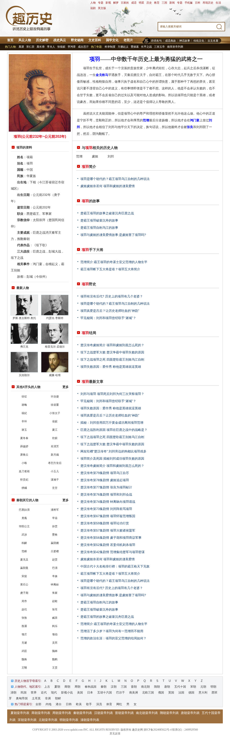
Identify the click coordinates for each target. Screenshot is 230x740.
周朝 (77, 686)
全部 (38, 704)
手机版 (189, 2)
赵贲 (55, 559)
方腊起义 (123, 46)
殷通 (24, 626)
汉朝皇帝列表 (103, 713)
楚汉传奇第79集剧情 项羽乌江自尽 (104, 473)
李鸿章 (72, 46)
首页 (10, 40)
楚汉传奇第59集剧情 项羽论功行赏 (104, 523)
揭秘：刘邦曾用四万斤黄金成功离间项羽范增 (111, 422)
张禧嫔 (61, 46)
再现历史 (208, 2)
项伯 (55, 634)
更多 (65, 387)
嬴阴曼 (24, 567)
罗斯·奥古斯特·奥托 (24, 318)
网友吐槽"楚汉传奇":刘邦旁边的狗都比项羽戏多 (113, 451)
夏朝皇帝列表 (20, 713)
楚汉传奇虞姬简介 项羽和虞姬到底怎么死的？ (112, 345)
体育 (109, 704)
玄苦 (55, 488)
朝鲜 (58, 698)
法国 (181, 692)
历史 (149, 2)
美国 (80, 692)
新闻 (172, 2)
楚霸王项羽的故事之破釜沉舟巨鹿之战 (107, 213)
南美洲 (133, 692)
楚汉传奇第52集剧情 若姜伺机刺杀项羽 (107, 545)
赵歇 (55, 601)
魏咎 (24, 659)
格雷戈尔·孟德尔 (55, 346)
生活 (218, 2)
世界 (34, 692)
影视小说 (67, 692)
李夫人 (51, 46)
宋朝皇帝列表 (27, 720)
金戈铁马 (102, 75)
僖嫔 (55, 421)
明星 (141, 2)
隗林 (55, 651)
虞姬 (95, 156)
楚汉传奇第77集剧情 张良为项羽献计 (106, 487)
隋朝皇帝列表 (169, 713)
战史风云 (59, 40)
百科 (197, 2)
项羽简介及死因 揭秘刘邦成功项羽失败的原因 (112, 458)
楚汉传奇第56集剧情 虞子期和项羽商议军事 (111, 537)
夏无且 (24, 559)
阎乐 (55, 626)
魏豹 (55, 659)
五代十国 (180, 686)
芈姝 (55, 576)
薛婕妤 (24, 446)
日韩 (69, 704)
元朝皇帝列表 (48, 720)
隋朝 (157, 686)
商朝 (67, 686)
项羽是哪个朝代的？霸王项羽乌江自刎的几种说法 (115, 179)
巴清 (55, 567)
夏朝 (57, 686)
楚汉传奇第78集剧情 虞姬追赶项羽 (104, 480)
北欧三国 (148, 692)
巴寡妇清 (24, 509)
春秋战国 (90, 686)
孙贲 (55, 526)
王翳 (24, 667)
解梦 (116, 2)
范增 (146, 120)
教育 (156, 2)
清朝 (13, 692)
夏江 (55, 429)
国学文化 (112, 40)
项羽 (94, 59)
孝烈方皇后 (55, 463)
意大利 (203, 692)
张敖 (24, 617)
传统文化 (198, 40)
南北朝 (145, 686)
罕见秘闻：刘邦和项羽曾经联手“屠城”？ (108, 318)
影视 (108, 2)
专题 (100, 2)
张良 (190, 127)
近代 (44, 692)
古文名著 (213, 40)
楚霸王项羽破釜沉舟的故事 (99, 220)
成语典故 (170, 40)
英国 (171, 692)
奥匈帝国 (22, 698)
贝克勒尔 (24, 375)
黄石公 (24, 584)
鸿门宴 (194, 120)
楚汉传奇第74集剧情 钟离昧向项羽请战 (107, 501)
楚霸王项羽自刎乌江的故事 (99, 227)
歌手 (89, 704)
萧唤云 (24, 454)
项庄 (24, 634)
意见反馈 (115, 733)
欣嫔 (55, 438)
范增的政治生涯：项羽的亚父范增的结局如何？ (113, 638)
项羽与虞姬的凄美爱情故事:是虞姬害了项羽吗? (113, 235)
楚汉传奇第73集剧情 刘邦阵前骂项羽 (106, 509)
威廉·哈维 (55, 375)
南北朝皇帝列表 (147, 713)
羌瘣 (24, 518)
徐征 (24, 396)
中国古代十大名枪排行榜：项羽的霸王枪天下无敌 (115, 566)
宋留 (24, 576)
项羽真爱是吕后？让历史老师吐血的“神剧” (109, 310)
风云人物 (24, 40)
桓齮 (24, 543)
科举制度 (110, 46)
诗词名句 (156, 40)
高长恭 (41, 46)
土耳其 (36, 698)
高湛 (21, 46)
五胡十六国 (104, 692)
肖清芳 (55, 446)
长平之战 (146, 46)
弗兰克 (24, 346)
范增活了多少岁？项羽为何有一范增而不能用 (111, 631)
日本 (90, 692)
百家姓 (125, 2)
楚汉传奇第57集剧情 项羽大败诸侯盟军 (107, 530)
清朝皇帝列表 (89, 720)
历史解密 (42, 40)
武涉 (24, 534)
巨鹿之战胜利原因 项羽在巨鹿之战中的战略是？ (113, 430)
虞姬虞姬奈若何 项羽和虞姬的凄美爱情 (107, 186)
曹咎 (55, 534)
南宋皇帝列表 (175, 46)
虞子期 (24, 592)
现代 (54, 692)
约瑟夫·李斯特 (54, 318)
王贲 (55, 667)
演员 (99, 704)
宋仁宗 (30, 46)
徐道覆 (55, 404)
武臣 (24, 651)
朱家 (55, 592)
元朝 (203, 686)
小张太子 (54, 413)
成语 (134, 2)
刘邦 (111, 156)
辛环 (24, 421)
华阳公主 (24, 526)
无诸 (24, 642)
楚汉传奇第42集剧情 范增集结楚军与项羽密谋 (112, 552)
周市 (24, 601)
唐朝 (167, 686)
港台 (59, 704)
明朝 (213, 686)
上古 (47, 686)
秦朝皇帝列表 (82, 713)
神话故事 (184, 40)
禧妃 (24, 413)
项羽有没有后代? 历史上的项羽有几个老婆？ (111, 296)
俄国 (161, 692)
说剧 (93, 8)
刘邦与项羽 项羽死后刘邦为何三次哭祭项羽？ (112, 394)
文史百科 (94, 40)
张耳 (55, 609)
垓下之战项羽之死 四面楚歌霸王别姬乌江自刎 (112, 359)
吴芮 (55, 642)
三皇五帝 (159, 46)
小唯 (24, 463)
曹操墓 (135, 46)
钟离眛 (55, 584)
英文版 (102, 8)
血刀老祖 (24, 471)
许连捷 (55, 396)
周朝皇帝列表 (61, 713)
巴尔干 (120, 692)
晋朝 (134, 686)
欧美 (79, 704)
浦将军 (55, 509)
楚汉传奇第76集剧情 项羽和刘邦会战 (106, 494)
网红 (119, 704)
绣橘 (24, 488)
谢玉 (24, 429)
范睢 (24, 551)
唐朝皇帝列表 (190, 713)
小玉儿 (55, 471)
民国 (24, 692)
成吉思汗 (83, 46)
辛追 (55, 518)
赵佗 (24, 609)
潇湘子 (55, 479)
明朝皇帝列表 (69, 720)
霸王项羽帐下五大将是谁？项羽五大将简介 (110, 269)
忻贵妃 (24, 479)
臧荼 (55, 617)
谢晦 (24, 404)
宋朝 (193, 686)
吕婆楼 (55, 551)
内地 (48, 704)
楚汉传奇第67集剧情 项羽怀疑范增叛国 (107, 516)
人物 (93, 2)
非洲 (48, 698)
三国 (164, 2)
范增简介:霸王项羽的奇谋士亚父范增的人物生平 (113, 262)
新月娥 (55, 454)
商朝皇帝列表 (40, 713)
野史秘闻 (77, 40)
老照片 (128, 40)
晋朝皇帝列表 (124, 713)
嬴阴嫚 (55, 543)
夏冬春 (24, 438)
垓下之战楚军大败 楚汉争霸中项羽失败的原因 (112, 352)
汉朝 (114, 686)
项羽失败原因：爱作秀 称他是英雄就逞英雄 (110, 366)
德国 (191, 692)
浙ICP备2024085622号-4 (158, 729)
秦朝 (103, 686)
